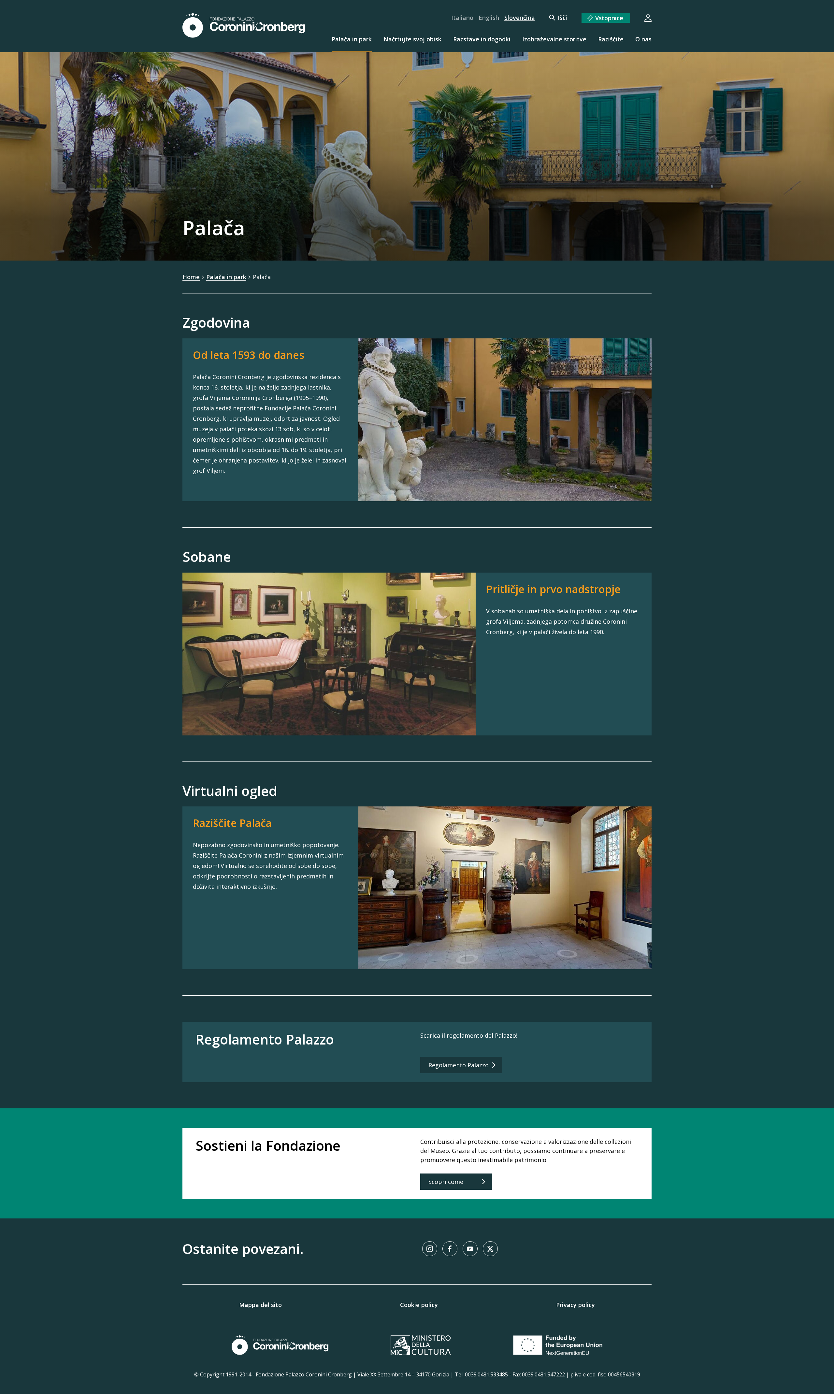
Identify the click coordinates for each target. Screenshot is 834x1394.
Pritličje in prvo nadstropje (553, 589)
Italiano (462, 17)
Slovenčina (519, 17)
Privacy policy (575, 1305)
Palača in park (226, 277)
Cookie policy (419, 1305)
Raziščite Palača (232, 823)
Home (191, 277)
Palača (262, 277)
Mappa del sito (260, 1305)
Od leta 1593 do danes (248, 355)
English (489, 17)
